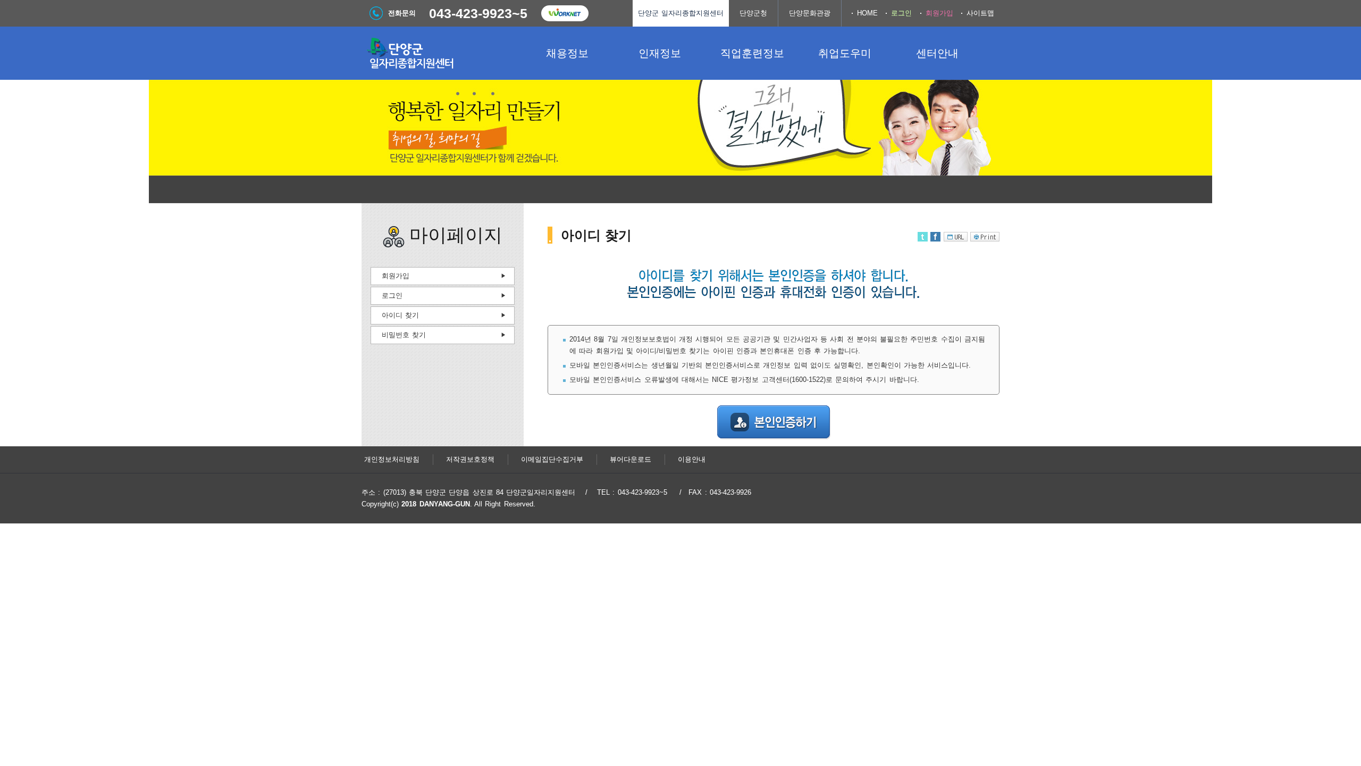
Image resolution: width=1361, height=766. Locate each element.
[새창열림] (565, 13)
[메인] (441, 53)
